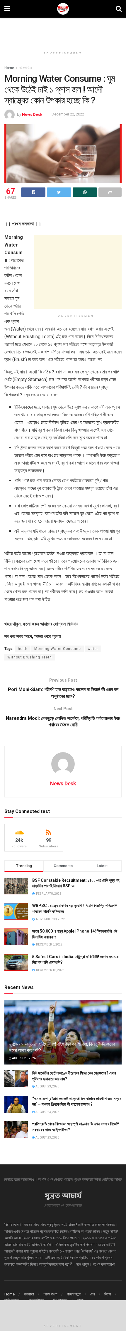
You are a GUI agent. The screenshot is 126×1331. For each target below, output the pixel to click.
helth (23, 649)
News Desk (32, 114)
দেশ (92, 1294)
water (93, 649)
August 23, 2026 (23, 1058)
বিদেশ (107, 1294)
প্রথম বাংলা (50, 1294)
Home (9, 68)
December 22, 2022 (68, 114)
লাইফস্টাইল (25, 68)
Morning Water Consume (57, 649)
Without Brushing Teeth (29, 657)
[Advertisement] (63, 31)
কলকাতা (29, 1294)
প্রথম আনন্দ (74, 1294)
